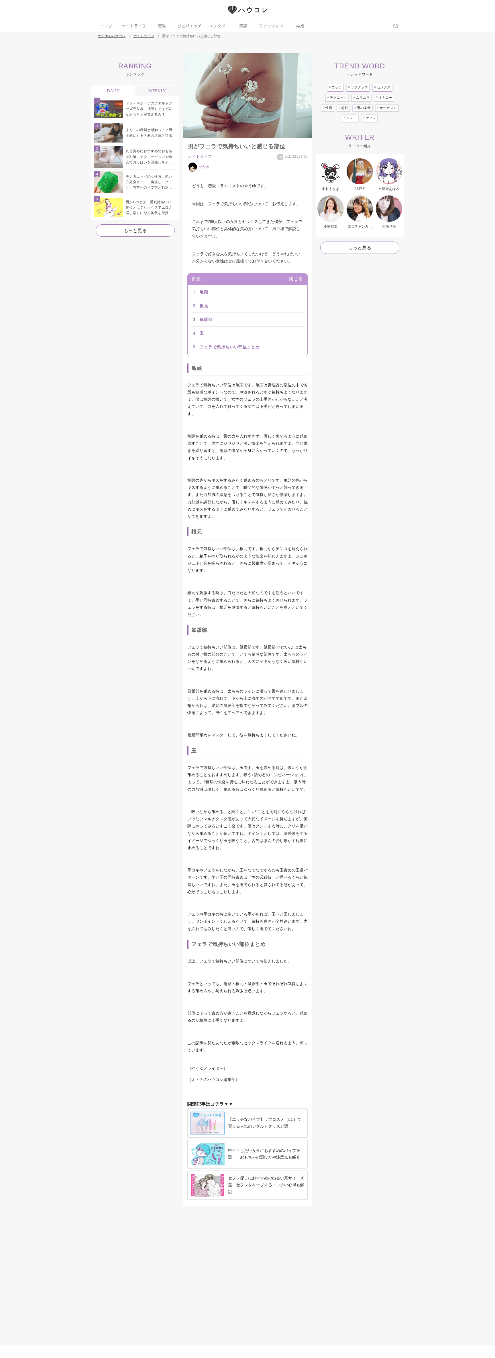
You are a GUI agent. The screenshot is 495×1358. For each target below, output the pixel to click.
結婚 (300, 26)
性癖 (327, 108)
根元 (204, 306)
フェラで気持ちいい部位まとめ (230, 347)
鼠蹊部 (206, 319)
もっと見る (135, 230)
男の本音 (362, 108)
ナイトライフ (134, 26)
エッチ (335, 87)
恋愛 (162, 26)
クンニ (350, 118)
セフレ (369, 118)
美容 (243, 26)
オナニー (384, 98)
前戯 (343, 108)
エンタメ (217, 26)
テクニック (337, 98)
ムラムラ (361, 98)
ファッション (271, 26)
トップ (106, 26)
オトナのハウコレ (111, 36)
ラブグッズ (358, 87)
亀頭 (204, 292)
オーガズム (387, 108)
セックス (382, 87)
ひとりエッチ (190, 26)
